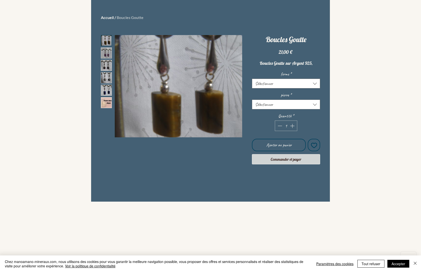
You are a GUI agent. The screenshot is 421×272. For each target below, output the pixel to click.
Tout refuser (371, 263)
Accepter (398, 263)
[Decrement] (279, 126)
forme (286, 74)
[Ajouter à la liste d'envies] (314, 145)
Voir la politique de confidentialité (90, 265)
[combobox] (286, 83)
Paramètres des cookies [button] (335, 263)
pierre (286, 95)
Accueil (107, 17)
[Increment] (293, 126)
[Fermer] (415, 263)
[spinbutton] (286, 126)
